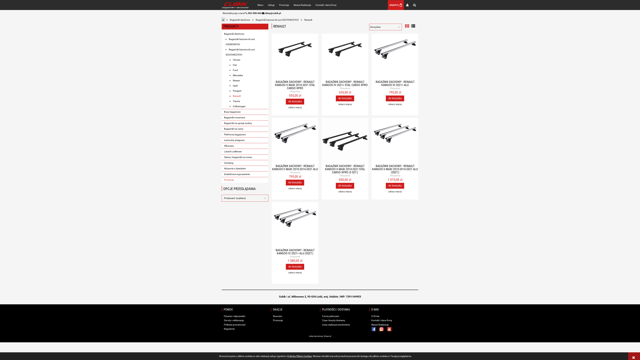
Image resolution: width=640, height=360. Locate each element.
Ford (235, 70)
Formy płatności (330, 316)
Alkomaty (229, 145)
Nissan (236, 80)
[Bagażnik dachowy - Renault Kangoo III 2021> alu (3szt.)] (295, 225)
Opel (235, 85)
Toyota (236, 101)
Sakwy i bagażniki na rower (238, 157)
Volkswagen (239, 106)
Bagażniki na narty (233, 129)
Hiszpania (295, 91)
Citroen (236, 59)
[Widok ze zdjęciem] (407, 26)
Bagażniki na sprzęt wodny (238, 123)
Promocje (229, 179)
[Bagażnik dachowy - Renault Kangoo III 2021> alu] (395, 57)
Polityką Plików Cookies (299, 356)
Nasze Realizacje (380, 324)
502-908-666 (255, 13)
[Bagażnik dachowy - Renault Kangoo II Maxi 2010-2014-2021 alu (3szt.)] (395, 141)
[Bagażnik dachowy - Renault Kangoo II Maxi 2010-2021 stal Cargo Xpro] (295, 57)
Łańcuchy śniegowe (234, 140)
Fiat (235, 65)
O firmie (375, 316)
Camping (228, 163)
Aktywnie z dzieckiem (235, 168)
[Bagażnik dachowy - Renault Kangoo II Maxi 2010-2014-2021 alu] (295, 141)
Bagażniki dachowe (234, 33)
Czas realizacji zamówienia (336, 324)
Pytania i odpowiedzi (234, 316)
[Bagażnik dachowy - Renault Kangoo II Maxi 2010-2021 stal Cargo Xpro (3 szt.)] (345, 141)
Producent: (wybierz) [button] (235, 198)
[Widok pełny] (413, 26)
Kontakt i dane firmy (381, 320)
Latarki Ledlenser (233, 151)
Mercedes (238, 75)
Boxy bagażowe (232, 111)
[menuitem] (260, 5)
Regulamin (229, 329)
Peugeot (237, 91)
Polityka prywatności (234, 324)
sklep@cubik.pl (273, 13)
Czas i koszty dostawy (333, 320)
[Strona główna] (236, 5)
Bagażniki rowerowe (234, 117)
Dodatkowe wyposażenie (237, 174)
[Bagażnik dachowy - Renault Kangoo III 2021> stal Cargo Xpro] (345, 57)
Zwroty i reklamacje (233, 320)
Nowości (277, 316)
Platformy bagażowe (235, 134)
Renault (237, 96)
